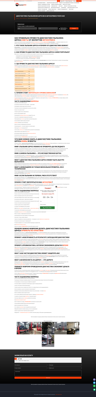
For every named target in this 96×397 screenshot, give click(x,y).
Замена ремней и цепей (56, 4)
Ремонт (16, 84)
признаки (42, 248)
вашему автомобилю (50, 66)
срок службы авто (42, 157)
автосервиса (48, 40)
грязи (32, 43)
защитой (26, 274)
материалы (65, 94)
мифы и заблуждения (46, 143)
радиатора (20, 84)
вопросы (35, 101)
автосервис (23, 94)
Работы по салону (66, 4)
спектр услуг (22, 129)
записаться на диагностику (20, 224)
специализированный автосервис (33, 65)
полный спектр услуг (19, 185)
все (38, 66)
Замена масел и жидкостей (44, 7)
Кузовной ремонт (42, 2)
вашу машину (29, 97)
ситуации (50, 263)
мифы (24, 141)
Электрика (71, 9)
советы (24, 40)
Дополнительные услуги (73, 7)
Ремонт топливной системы (44, 4)
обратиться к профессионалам (41, 93)
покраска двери (24, 90)
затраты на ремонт (19, 61)
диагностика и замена (34, 208)
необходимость (17, 248)
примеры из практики (32, 230)
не (29, 60)
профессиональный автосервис (19, 264)
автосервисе (52, 163)
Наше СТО (62, 1)
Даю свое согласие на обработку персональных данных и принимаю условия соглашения (64, 28)
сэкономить (55, 164)
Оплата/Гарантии (69, 1)
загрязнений (29, 156)
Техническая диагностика (52, 2)
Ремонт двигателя (52, 9)
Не (14, 97)
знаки (45, 290)
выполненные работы (32, 133)
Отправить (74, 28)
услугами (41, 270)
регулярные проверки (39, 294)
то (22, 60)
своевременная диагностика (25, 312)
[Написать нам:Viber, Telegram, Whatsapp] (94, 389)
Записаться (48, 377)
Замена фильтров (50, 10)
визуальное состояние (22, 211)
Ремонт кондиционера (62, 9)
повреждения (34, 57)
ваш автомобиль (22, 273)
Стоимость (30, 69)
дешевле (42, 261)
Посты (75, 1)
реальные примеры (41, 233)
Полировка (63, 7)
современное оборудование (53, 94)
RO (58, 1)
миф (20, 144)
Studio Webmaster (59, 394)
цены (21, 261)
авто (42, 239)
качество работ (46, 184)
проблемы (40, 257)
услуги (20, 127)
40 (22, 255)
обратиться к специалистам (44, 219)
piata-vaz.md (48, 65)
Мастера (57, 47)
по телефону (50, 97)
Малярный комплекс (55, 7)
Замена (16, 71)
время (60, 164)
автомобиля (48, 144)
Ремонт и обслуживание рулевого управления (69, 2)
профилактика (31, 185)
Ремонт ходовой (41, 10)
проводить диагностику (24, 115)
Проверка (16, 122)
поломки (22, 118)
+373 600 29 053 (55, 97)
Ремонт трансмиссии (42, 9)
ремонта (59, 48)
